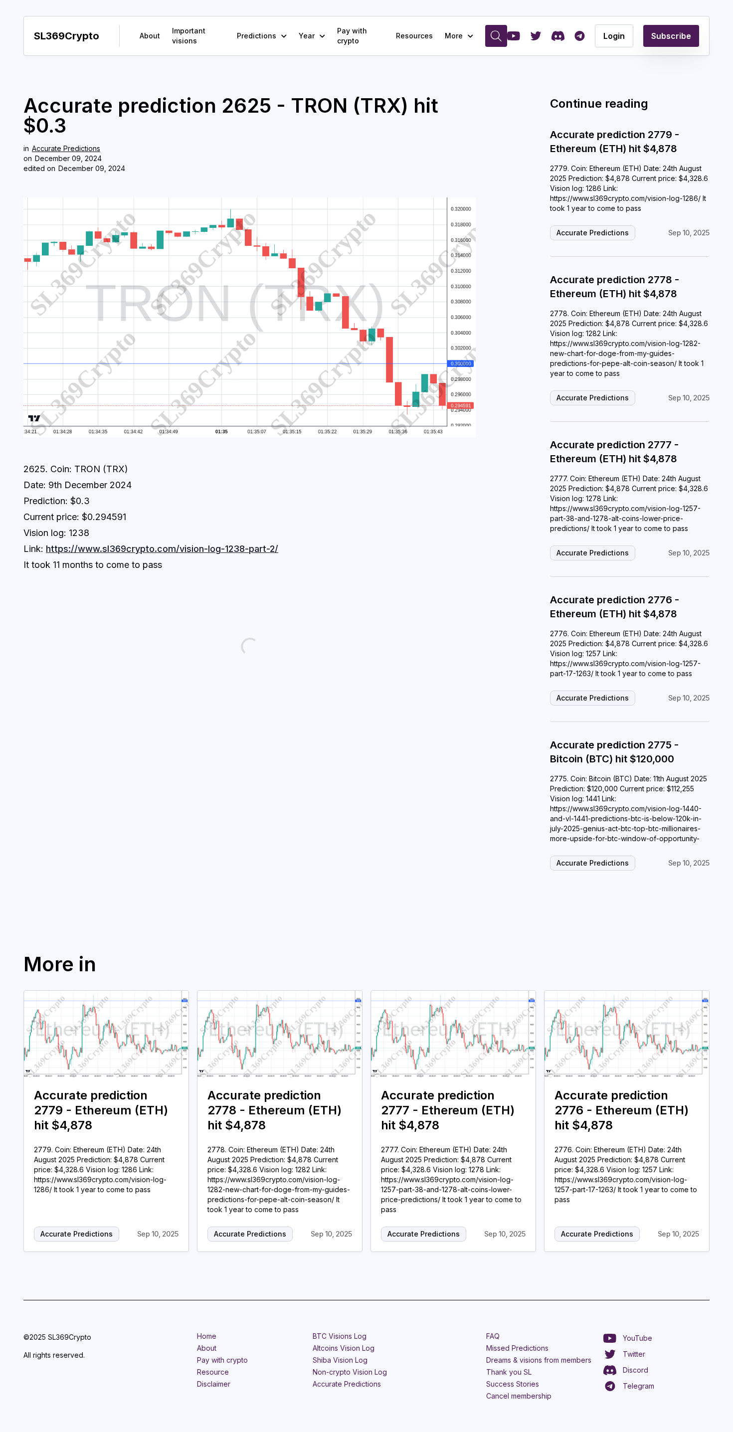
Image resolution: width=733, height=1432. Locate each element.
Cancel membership (518, 1396)
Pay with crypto (352, 35)
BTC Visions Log (339, 1336)
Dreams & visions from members (538, 1360)
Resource (213, 1372)
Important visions (188, 35)
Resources (414, 35)
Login (614, 36)
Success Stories (512, 1384)
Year (307, 35)
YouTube (637, 1338)
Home (206, 1336)
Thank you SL (509, 1372)
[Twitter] (536, 35)
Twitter (634, 1354)
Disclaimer (213, 1384)
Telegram (638, 1386)
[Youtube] (513, 35)
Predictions (256, 35)
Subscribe (671, 36)
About (150, 35)
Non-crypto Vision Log (350, 1372)
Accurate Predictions (66, 148)
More (454, 35)
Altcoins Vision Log (343, 1348)
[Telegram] (579, 36)
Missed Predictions (517, 1348)
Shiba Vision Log (340, 1360)
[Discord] (557, 36)
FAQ (493, 1336)
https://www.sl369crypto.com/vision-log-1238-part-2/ (162, 548)
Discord (635, 1370)
